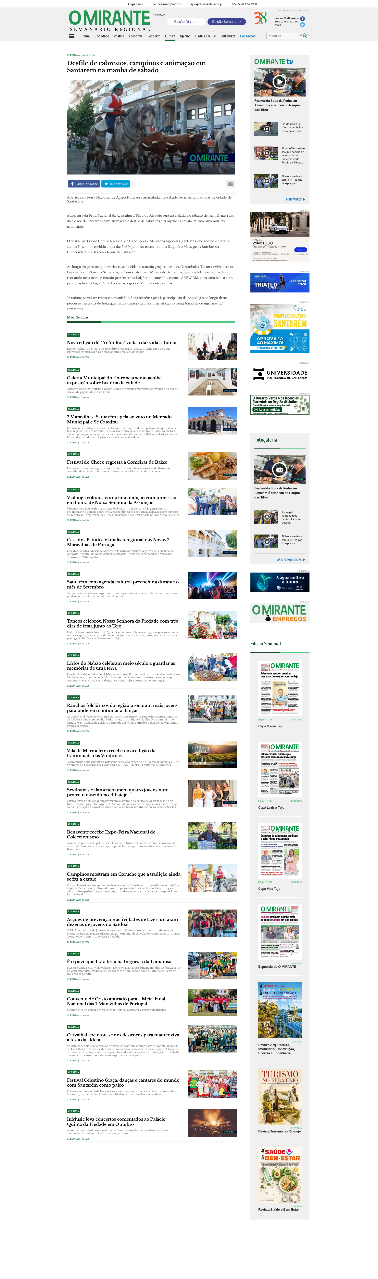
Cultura (72, 55)
